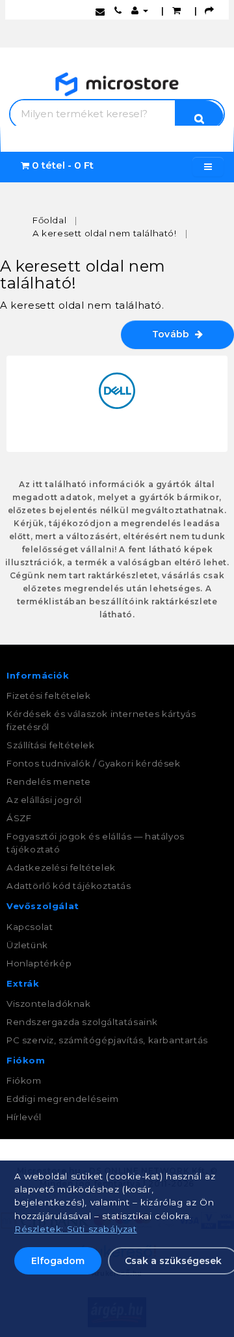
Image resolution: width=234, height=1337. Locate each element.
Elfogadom (57, 1261)
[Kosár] (177, 10)
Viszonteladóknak (48, 1003)
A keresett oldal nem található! (104, 233)
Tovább (173, 334)
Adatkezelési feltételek (61, 867)
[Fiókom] (140, 10)
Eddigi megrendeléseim (62, 1098)
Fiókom (24, 1080)
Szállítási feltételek (50, 745)
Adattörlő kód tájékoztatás (68, 885)
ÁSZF (18, 818)
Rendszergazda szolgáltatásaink (82, 1022)
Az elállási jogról (44, 800)
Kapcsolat (29, 927)
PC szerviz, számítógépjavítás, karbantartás (107, 1040)
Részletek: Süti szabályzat (75, 1229)
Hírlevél (24, 1117)
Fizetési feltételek (48, 695)
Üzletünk (27, 945)
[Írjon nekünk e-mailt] (100, 10)
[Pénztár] (209, 10)
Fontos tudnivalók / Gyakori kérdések (93, 763)
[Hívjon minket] (118, 10)
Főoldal (49, 220)
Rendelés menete (48, 781)
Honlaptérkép (39, 963)
